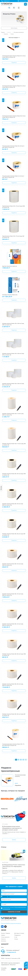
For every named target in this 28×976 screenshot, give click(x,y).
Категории (14, 28)
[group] (14, 780)
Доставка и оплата (19, 933)
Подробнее (14, 62)
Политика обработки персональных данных (11, 923)
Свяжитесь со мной (14, 911)
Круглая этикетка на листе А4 (9, 266)
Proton (12, 34)
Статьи (3, 847)
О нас (15, 937)
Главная (3, 32)
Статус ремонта (5, 937)
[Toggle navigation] (25, 4)
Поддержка (17, 935)
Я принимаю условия (14, 908)
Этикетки (6, 34)
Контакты (3, 941)
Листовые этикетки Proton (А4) (9, 294)
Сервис (3, 935)
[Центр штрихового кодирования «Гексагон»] (6, 4)
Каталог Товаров (5, 933)
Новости (4, 809)
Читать (14, 839)
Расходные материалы (19, 32)
